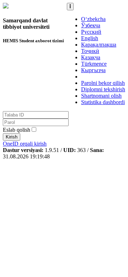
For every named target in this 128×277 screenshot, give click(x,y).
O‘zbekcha (93, 19)
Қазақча (90, 57)
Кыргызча (93, 70)
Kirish (11, 137)
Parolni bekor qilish (103, 83)
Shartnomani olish (101, 96)
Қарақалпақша (98, 45)
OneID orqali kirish (25, 144)
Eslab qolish (16, 130)
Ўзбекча (90, 25)
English (89, 38)
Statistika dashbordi (103, 102)
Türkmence (94, 64)
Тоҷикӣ (90, 51)
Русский (91, 32)
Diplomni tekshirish (103, 89)
